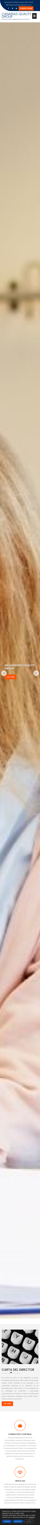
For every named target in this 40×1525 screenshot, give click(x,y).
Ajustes (28, 1521)
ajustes (32, 1517)
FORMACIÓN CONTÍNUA (20, 1434)
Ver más (7, 1403)
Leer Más (10, 674)
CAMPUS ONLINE (26, 8)
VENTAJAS (20, 1480)
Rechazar (18, 1521)
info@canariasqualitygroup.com (20, 5)
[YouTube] (16, 8)
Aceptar (7, 1521)
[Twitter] (12, 8)
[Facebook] (8, 8)
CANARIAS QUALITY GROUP (16, 15)
